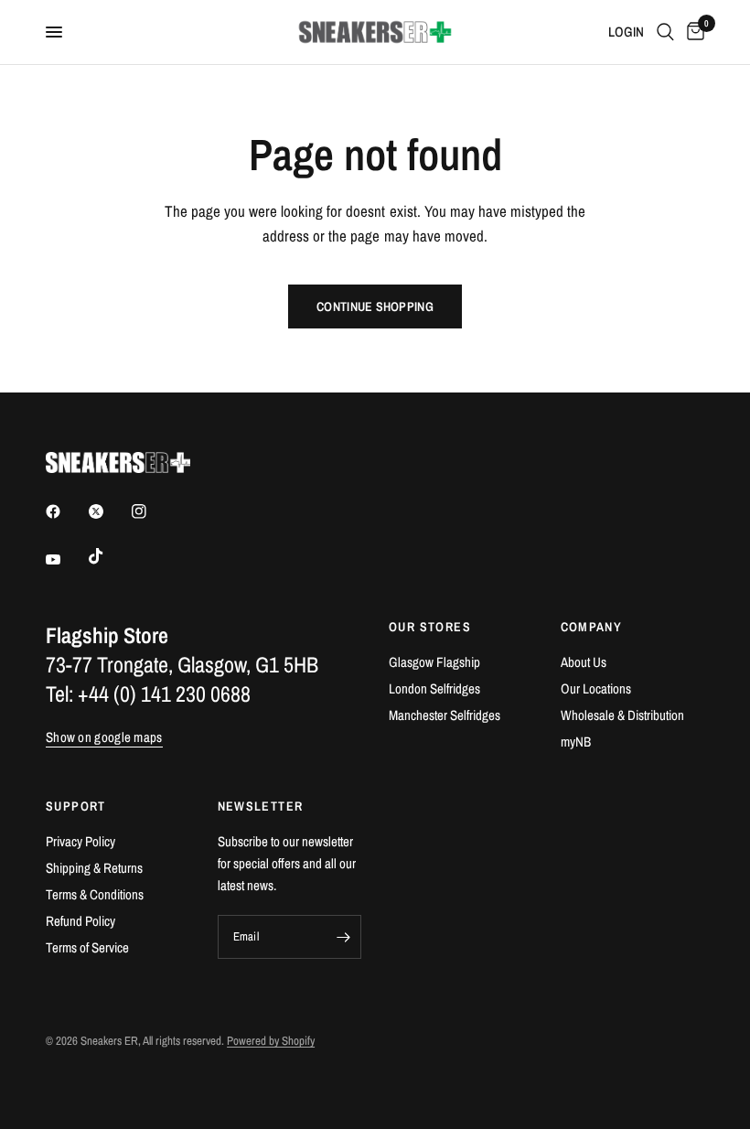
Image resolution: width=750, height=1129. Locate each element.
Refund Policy (80, 920)
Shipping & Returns (94, 867)
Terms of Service (87, 947)
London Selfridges (434, 688)
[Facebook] (66, 511)
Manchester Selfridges (444, 715)
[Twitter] (109, 511)
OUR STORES (430, 626)
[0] (692, 32)
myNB (576, 741)
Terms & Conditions (95, 894)
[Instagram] (152, 511)
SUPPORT (76, 806)
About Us (583, 662)
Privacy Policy (80, 841)
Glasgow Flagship (434, 662)
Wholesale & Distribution (622, 715)
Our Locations (596, 688)
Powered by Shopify (271, 1040)
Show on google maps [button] (104, 737)
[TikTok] (109, 556)
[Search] (665, 32)
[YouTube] (66, 559)
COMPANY (592, 626)
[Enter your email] (343, 937)
